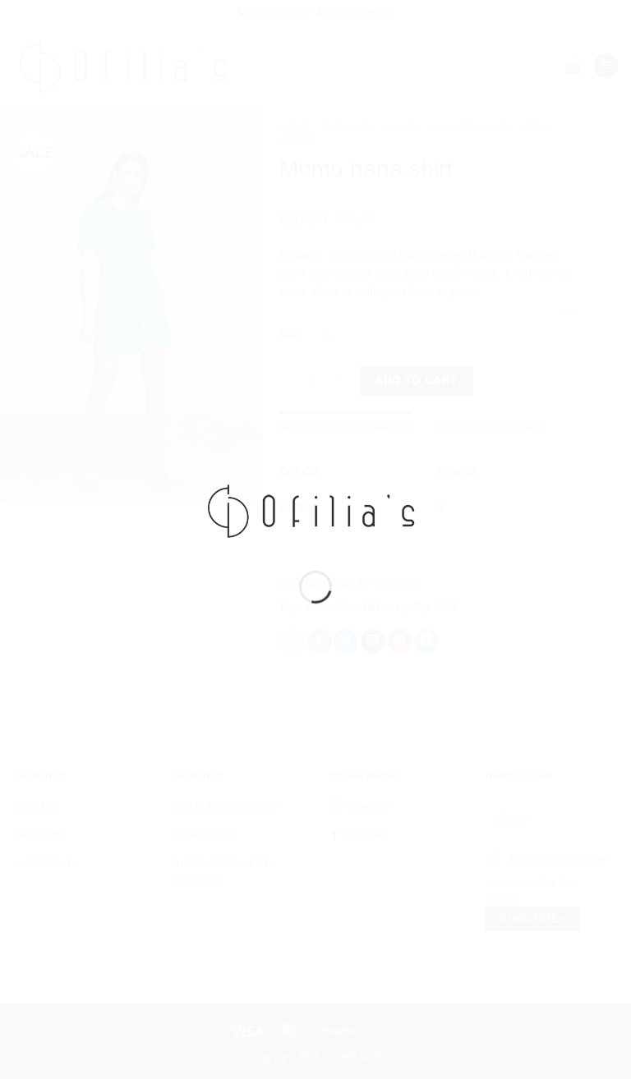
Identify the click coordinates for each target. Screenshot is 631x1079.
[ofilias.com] (315, 510)
